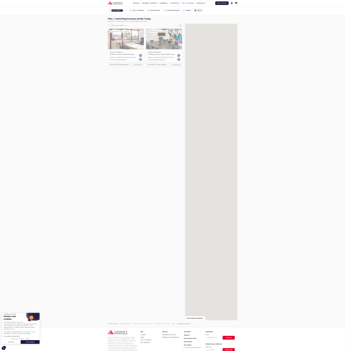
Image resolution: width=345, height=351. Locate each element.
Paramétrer (11, 342)
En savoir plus (138, 64)
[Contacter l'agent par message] (140, 59)
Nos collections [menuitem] (145, 342)
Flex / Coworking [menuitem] (145, 340)
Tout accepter (30, 342)
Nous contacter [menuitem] (222, 3)
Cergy (173, 323)
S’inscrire (229, 337)
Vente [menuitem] (142, 337)
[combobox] (123, 10)
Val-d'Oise (167, 323)
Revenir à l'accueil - (113, 323)
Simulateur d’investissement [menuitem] (170, 337)
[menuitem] (232, 3)
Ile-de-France (158, 323)
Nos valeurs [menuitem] (187, 345)
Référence (208, 346)
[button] (122, 10)
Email (207, 334)
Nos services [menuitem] (188, 341)
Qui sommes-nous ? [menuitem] (190, 338)
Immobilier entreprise (125, 323)
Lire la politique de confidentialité (12, 336)
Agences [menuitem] (187, 335)
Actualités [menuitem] (187, 331)
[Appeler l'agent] (140, 55)
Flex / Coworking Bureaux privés (142, 323)
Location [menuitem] (143, 334)
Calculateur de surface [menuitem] (169, 334)
